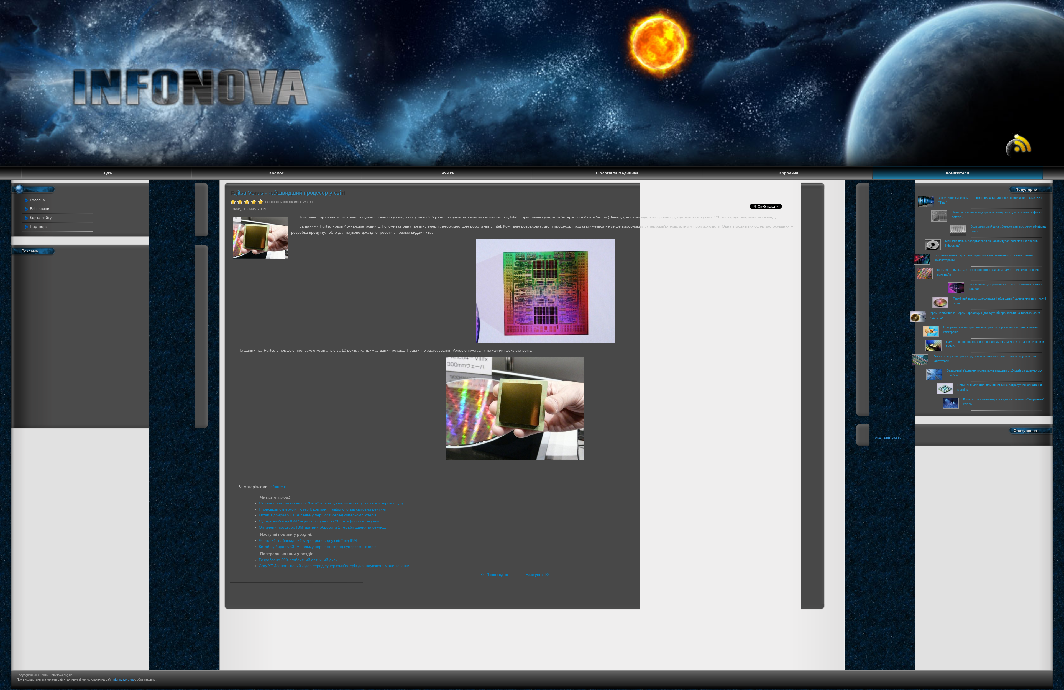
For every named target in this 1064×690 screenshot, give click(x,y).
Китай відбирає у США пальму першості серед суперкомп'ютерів (317, 515)
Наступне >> (537, 574)
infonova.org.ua (123, 679)
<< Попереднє (495, 574)
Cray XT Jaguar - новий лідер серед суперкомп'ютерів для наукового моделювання (334, 565)
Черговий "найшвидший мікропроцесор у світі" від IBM (308, 540)
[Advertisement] (74, 340)
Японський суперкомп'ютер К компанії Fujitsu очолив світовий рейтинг (322, 509)
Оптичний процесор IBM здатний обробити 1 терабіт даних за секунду (323, 527)
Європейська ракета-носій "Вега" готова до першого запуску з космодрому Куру (331, 503)
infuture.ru (279, 487)
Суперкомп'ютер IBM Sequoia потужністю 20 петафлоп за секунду (319, 521)
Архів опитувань (888, 438)
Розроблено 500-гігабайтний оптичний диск (298, 560)
